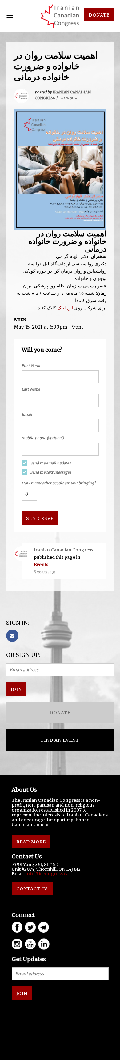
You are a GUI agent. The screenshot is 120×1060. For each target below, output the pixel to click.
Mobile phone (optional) (43, 438)
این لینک (65, 308)
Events (41, 564)
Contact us (32, 889)
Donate (60, 712)
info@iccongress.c (46, 873)
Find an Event (60, 740)
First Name (31, 365)
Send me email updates (50, 463)
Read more (31, 842)
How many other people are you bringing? (58, 483)
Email (27, 414)
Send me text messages (50, 472)
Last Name (31, 389)
